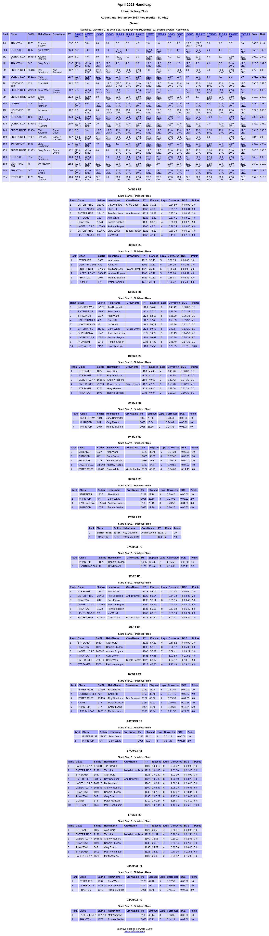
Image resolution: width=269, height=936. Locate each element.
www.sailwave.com (134, 931)
